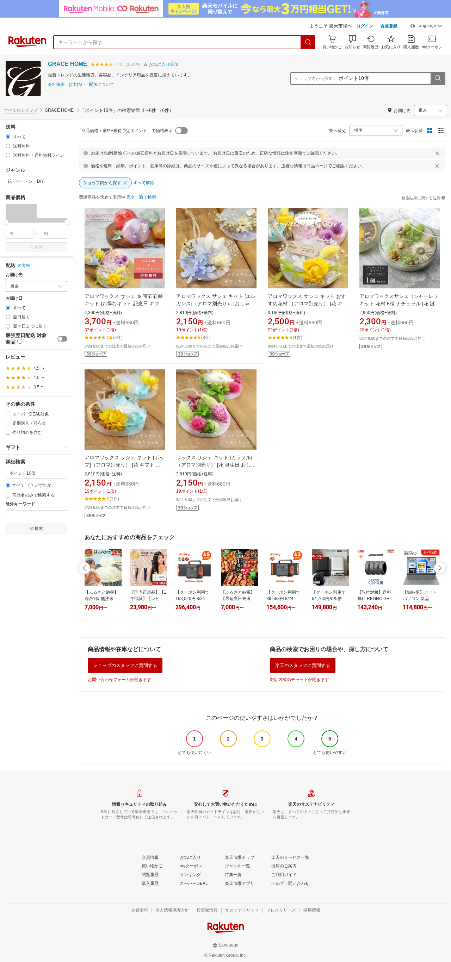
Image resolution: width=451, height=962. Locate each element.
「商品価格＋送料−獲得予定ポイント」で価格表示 (125, 130)
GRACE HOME (67, 64)
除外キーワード (20, 504)
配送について (101, 84)
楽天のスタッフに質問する (302, 665)
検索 (39, 247)
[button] (426, 26)
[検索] (308, 42)
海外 (25, 265)
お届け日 (14, 298)
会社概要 (56, 84)
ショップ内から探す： (316, 78)
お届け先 (14, 275)
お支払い (76, 84)
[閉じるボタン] (437, 153)
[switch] (62, 339)
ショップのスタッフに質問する (125, 665)
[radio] (8, 137)
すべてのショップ (21, 110)
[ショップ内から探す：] (438, 78)
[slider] (5, 222)
